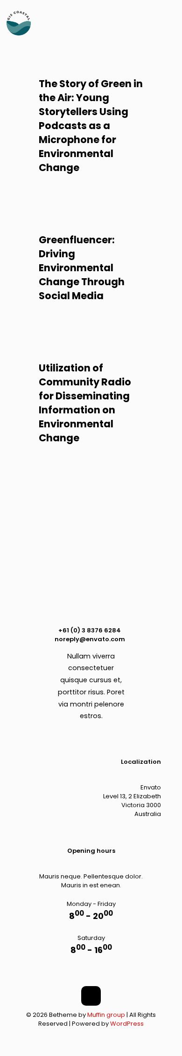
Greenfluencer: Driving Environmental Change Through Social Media (82, 267)
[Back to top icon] (91, 996)
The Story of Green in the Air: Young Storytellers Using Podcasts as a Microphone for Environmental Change (91, 125)
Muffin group (106, 1014)
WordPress (127, 1023)
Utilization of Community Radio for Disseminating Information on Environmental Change (85, 403)
